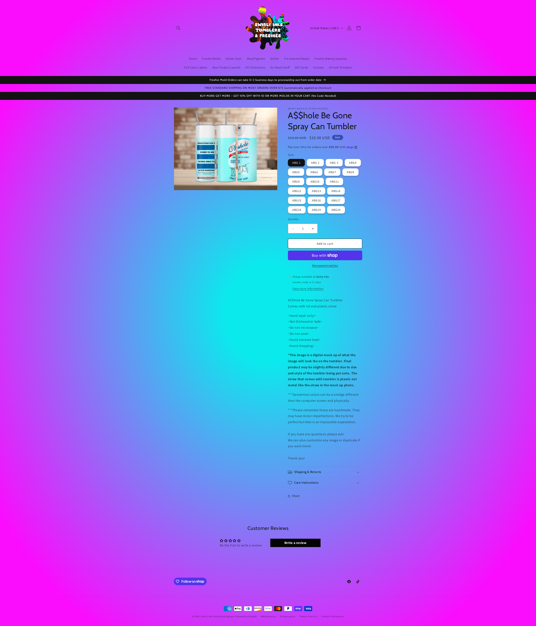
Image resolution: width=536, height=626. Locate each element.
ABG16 (316, 200)
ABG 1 (296, 163)
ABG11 (334, 181)
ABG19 (316, 210)
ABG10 (315, 181)
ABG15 (296, 200)
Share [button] (296, 496)
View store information (307, 288)
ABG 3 (334, 163)
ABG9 (296, 181)
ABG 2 (315, 163)
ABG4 (353, 163)
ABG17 (335, 200)
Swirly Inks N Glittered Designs (218, 616)
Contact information (332, 616)
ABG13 (316, 191)
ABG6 (314, 172)
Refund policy (268, 616)
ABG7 (332, 172)
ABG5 (296, 172)
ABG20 (336, 210)
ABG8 (350, 172)
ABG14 (335, 191)
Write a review (295, 543)
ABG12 (296, 191)
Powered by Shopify (246, 616)
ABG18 (296, 210)
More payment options (325, 265)
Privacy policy (287, 616)
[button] (178, 28)
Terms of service (308, 616)
